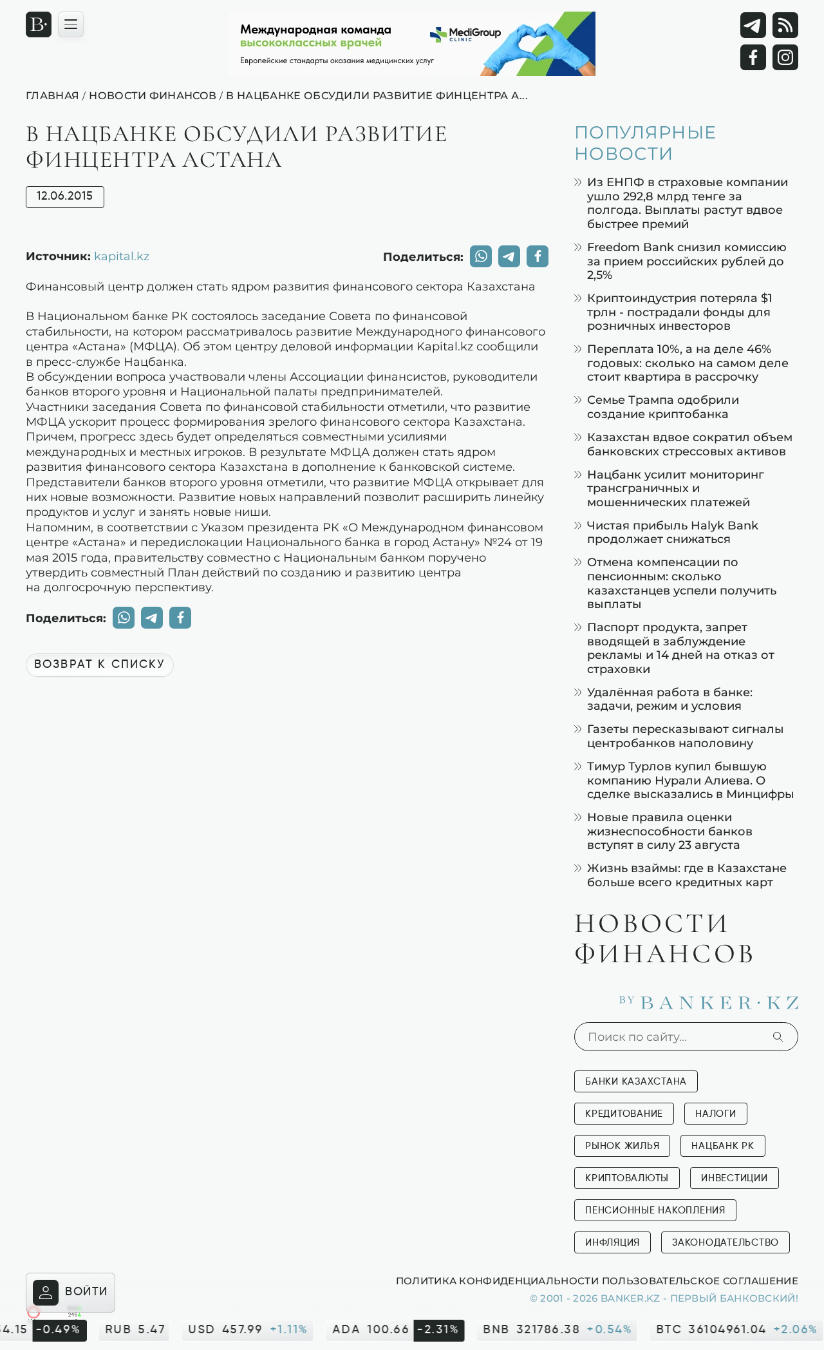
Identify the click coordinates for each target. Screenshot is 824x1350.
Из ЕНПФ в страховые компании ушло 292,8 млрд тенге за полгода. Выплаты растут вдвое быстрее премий (687, 203)
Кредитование (624, 1114)
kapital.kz (121, 256)
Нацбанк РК (722, 1146)
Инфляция (612, 1243)
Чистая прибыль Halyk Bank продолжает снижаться (672, 532)
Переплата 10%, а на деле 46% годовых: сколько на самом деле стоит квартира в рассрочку (688, 362)
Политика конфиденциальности (497, 1280)
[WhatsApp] (481, 256)
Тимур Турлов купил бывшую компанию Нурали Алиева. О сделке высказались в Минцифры (690, 780)
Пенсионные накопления (655, 1210)
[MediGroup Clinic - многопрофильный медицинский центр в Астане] (412, 44)
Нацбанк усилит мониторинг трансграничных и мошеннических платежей (675, 488)
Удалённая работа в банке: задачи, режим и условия (670, 699)
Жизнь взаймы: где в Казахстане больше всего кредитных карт (687, 875)
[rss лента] (785, 25)
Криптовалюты (627, 1178)
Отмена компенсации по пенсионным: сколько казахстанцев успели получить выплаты (681, 583)
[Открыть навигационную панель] (71, 24)
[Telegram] (753, 25)
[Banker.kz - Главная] (39, 24)
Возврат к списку (99, 664)
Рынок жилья (622, 1146)
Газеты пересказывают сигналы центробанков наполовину (685, 736)
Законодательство (725, 1243)
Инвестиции (734, 1178)
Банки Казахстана (636, 1082)
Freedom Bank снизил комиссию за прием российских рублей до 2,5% (687, 260)
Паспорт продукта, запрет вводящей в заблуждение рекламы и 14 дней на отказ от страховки (680, 648)
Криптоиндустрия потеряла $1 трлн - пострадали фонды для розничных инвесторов (679, 311)
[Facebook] (753, 57)
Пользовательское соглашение (700, 1280)
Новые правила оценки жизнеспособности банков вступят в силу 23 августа (670, 830)
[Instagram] (785, 57)
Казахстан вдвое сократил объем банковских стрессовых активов (689, 444)
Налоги (715, 1114)
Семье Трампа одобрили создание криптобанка (663, 407)
